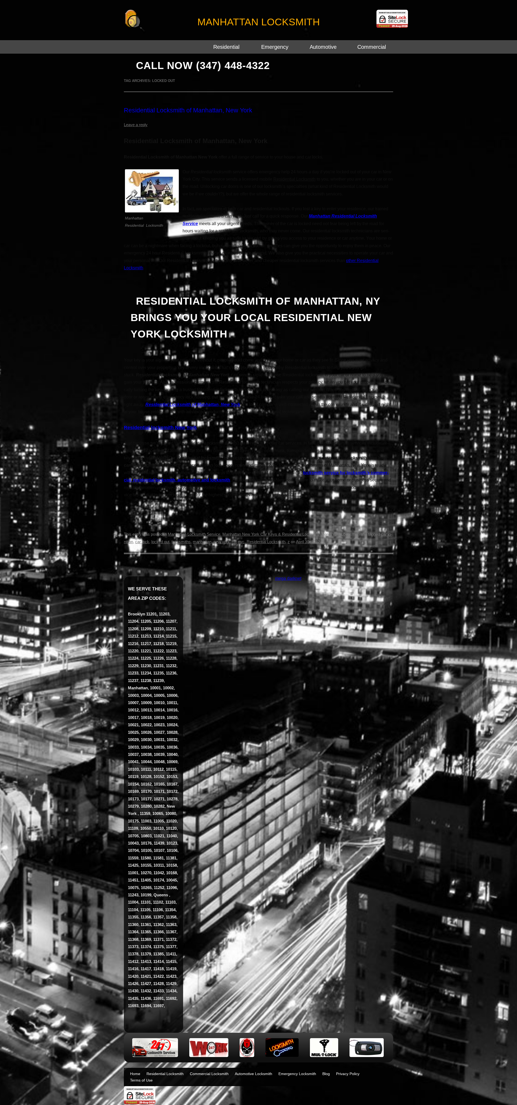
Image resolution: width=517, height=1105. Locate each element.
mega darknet (288, 578)
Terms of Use (141, 1080)
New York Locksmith (341, 534)
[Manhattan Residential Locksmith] (152, 211)
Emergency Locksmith (297, 1074)
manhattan (202, 542)
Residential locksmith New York (160, 427)
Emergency (274, 47)
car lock (142, 542)
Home (135, 1074)
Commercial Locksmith (209, 1074)
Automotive (323, 47)
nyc (241, 542)
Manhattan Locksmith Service (194, 534)
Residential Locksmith (266, 542)
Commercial (371, 47)
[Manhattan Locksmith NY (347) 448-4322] (135, 21)
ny (234, 542)
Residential (226, 47)
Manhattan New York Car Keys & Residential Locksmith (271, 534)
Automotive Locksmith (253, 1074)
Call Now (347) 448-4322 (203, 65)
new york (222, 542)
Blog (326, 1074)
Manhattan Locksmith (258, 21)
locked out (160, 542)
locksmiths (181, 542)
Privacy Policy (347, 1074)
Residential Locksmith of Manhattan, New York (188, 110)
